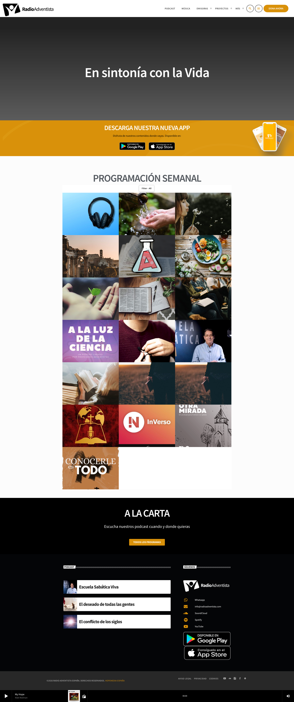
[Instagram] (235, 678)
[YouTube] (224, 678)
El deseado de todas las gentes (107, 604)
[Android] (245, 678)
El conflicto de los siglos (100, 622)
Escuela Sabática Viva (99, 587)
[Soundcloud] (229, 678)
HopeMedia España (115, 680)
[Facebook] (240, 678)
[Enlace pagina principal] (28, 8)
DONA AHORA (276, 8)
